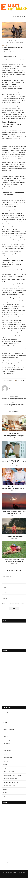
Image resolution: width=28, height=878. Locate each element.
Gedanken (7, 726)
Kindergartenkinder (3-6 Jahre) (12, 775)
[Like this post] (16, 380)
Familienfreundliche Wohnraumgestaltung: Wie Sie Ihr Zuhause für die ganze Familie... (14, 435)
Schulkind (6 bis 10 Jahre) (11, 782)
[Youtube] (20, 16)
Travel (4, 796)
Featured (5, 764)
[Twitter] (15, 16)
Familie (10, 40)
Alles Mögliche (7, 712)
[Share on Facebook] (18, 380)
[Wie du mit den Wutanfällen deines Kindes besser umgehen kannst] (14, 549)
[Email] (22, 16)
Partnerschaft (8, 757)
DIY (4, 715)
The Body (5, 792)
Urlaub (6, 761)
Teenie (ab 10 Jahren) (9, 785)
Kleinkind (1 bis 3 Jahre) (10, 778)
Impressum (5, 859)
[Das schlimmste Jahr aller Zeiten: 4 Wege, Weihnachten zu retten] (14, 501)
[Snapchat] (24, 16)
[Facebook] (13, 16)
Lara (4, 51)
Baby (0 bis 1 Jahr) (9, 771)
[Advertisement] (13, 634)
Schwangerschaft (9, 729)
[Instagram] (17, 16)
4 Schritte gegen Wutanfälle (14, 536)
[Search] (26, 16)
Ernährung (7, 740)
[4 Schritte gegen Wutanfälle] (14, 526)
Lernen (6, 754)
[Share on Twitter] (19, 380)
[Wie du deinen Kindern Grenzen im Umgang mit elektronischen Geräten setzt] (14, 476)
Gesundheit (7, 750)
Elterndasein (6, 719)
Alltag (6, 736)
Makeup (5, 789)
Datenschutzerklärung (8, 862)
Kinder (4, 768)
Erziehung (17, 40)
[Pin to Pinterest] (21, 380)
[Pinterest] (18, 16)
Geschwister (7, 747)
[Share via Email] (23, 380)
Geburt (6, 722)
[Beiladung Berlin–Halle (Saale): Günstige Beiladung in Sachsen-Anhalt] (14, 449)
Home (4, 40)
